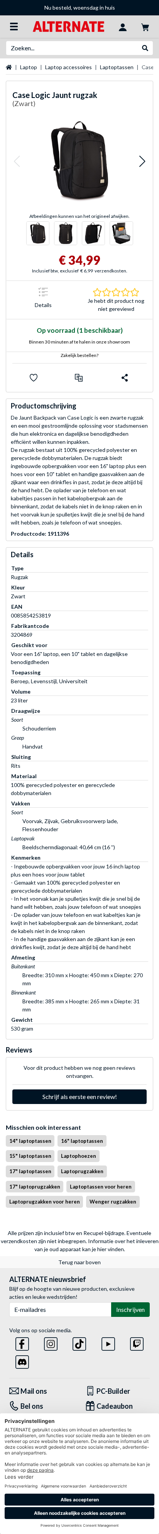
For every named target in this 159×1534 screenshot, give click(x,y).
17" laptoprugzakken (34, 1187)
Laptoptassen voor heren (101, 1187)
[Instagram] (51, 1342)
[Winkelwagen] (145, 26)
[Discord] (22, 1360)
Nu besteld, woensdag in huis (79, 7)
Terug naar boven (79, 1262)
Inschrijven (130, 1309)
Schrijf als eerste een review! (79, 1096)
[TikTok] (79, 1342)
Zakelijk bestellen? (79, 355)
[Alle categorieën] (14, 26)
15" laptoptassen (30, 1156)
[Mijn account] (123, 26)
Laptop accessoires (68, 67)
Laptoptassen (117, 67)
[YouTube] (108, 1342)
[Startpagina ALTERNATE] (68, 26)
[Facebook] (22, 1342)
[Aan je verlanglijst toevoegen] (33, 378)
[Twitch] (137, 1342)
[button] (16, 161)
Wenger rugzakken (113, 1202)
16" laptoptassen (82, 1141)
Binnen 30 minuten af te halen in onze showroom (79, 342)
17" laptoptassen (30, 1171)
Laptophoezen (78, 1156)
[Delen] (125, 378)
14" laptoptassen (30, 1141)
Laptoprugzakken (82, 1171)
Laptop (28, 67)
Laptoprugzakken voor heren (44, 1202)
